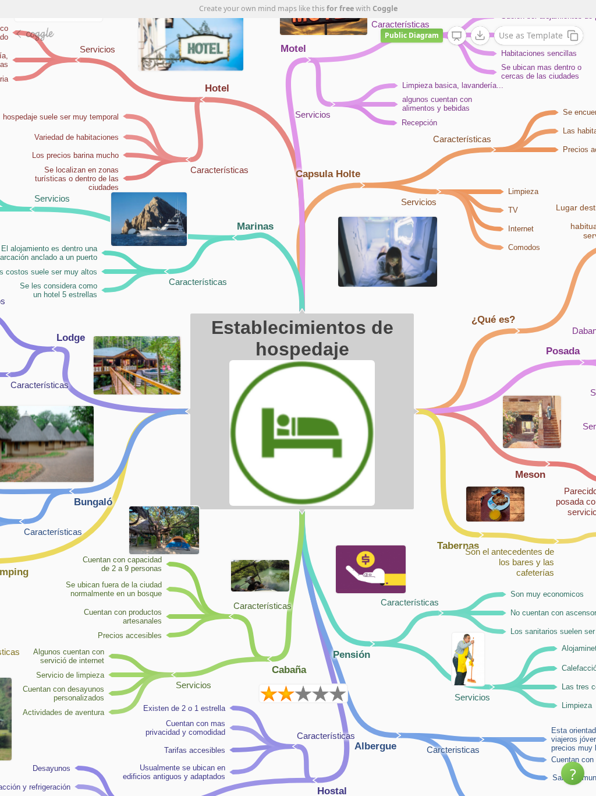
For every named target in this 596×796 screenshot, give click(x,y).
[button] (572, 773)
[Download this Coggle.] (480, 35)
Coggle (385, 8)
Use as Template (531, 35)
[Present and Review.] (457, 36)
